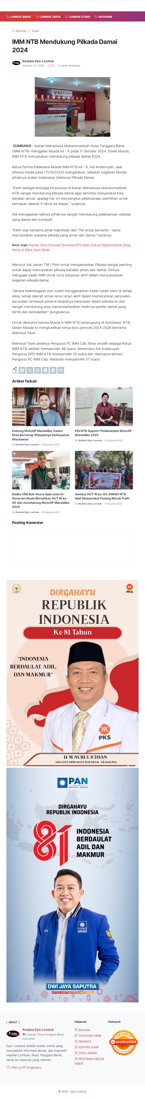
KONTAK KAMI (88, 1047)
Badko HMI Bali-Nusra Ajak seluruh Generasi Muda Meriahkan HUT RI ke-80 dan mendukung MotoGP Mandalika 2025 (40, 500)
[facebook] (22, 370)
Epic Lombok (79, 1091)
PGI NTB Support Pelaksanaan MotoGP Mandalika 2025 (103, 433)
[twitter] (29, 370)
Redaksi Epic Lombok (38, 1030)
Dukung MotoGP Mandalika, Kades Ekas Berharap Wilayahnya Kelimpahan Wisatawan (40, 435)
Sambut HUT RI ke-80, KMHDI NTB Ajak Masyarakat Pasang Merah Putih (102, 496)
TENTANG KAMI (89, 1036)
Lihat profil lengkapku (25, 1067)
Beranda (84, 1030)
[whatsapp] (37, 370)
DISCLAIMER (87, 1053)
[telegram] (45, 370)
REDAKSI (84, 1041)
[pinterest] (53, 370)
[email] (60, 370)
